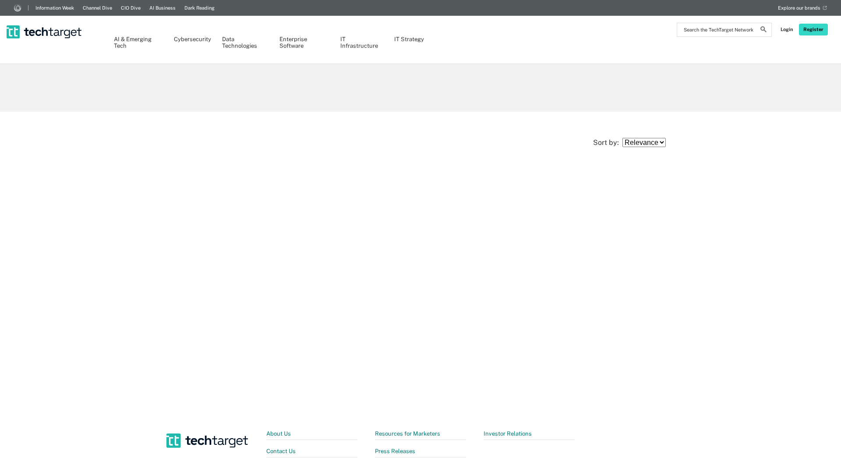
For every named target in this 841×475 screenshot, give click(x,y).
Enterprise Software (293, 42)
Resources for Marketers (407, 433)
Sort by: (607, 142)
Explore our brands (799, 8)
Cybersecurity (189, 39)
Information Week (54, 8)
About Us (278, 433)
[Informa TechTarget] (17, 7)
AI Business (162, 8)
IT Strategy (409, 39)
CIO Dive (131, 8)
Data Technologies (239, 42)
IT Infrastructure (358, 42)
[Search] (763, 30)
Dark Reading (199, 8)
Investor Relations (508, 433)
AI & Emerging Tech (133, 42)
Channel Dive (97, 8)
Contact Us (281, 451)
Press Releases (395, 451)
